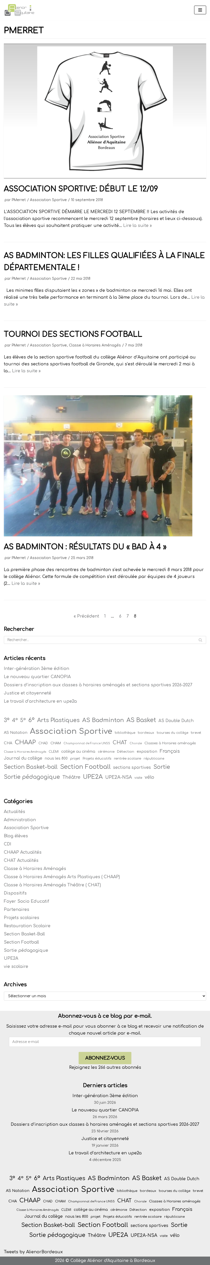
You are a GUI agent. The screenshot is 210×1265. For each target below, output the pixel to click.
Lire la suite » (137, 225)
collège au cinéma (78, 751)
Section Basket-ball (31, 767)
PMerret (19, 200)
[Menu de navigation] (200, 10)
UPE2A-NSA (118, 777)
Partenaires (16, 909)
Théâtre (71, 777)
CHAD (43, 743)
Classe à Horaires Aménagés (95, 345)
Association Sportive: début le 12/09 (81, 189)
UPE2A (93, 777)
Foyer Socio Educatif (26, 901)
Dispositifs (15, 893)
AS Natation (15, 732)
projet (75, 758)
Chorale (136, 743)
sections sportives (132, 767)
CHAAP (25, 742)
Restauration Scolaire (27, 926)
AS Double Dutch (176, 720)
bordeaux (146, 733)
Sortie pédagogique (32, 777)
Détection (125, 751)
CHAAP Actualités (22, 852)
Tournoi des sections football (73, 334)
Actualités (14, 811)
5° (23, 720)
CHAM (55, 743)
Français (170, 751)
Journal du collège (23, 758)
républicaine (154, 758)
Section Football (85, 766)
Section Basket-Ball (24, 934)
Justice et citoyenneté (27, 693)
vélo (149, 777)
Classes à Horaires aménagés (170, 743)
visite (138, 778)
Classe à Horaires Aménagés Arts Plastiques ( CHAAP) (62, 877)
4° (15, 720)
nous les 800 (56, 758)
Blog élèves (16, 836)
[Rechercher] (200, 640)
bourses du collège (172, 733)
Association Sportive (48, 200)
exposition (147, 751)
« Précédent (86, 616)
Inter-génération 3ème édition (36, 668)
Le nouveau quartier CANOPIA (37, 677)
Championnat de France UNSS (87, 743)
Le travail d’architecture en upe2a (40, 701)
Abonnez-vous (105, 1058)
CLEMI (54, 751)
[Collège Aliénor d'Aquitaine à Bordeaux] (19, 10)
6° (31, 720)
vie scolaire (16, 966)
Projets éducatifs (97, 758)
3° (6, 720)
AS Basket (141, 720)
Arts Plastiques (58, 720)
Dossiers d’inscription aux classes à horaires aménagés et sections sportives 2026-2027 (98, 685)
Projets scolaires (21, 917)
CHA (8, 743)
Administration (20, 820)
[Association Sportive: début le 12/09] (105, 177)
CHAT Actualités (21, 860)
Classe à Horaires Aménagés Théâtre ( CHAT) (52, 885)
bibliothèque (125, 733)
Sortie (161, 767)
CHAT (120, 743)
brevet (196, 733)
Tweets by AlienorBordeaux (33, 1252)
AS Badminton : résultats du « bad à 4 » (85, 547)
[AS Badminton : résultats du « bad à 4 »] (98, 535)
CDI (7, 844)
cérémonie (106, 751)
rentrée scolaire (127, 758)
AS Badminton (103, 720)
